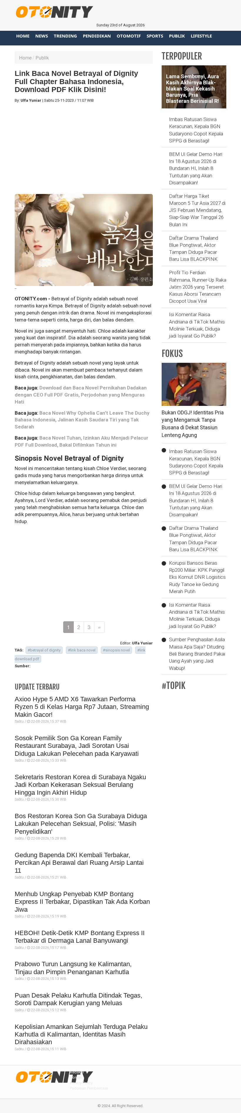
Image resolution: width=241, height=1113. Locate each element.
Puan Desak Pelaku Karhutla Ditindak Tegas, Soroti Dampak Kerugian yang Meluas (78, 999)
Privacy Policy (81, 1083)
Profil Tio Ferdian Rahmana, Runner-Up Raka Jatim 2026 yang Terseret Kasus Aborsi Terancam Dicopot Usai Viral (197, 287)
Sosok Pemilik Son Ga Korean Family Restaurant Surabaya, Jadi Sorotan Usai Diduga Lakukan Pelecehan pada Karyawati (77, 745)
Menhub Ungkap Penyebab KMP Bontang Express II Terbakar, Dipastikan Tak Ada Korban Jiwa (82, 901)
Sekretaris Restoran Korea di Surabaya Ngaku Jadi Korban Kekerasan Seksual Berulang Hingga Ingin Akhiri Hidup (80, 784)
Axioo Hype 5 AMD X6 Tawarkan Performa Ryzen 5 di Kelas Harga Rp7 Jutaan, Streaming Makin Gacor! (82, 706)
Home (22, 36)
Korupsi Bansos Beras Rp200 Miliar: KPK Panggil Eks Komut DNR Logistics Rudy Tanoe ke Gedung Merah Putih (197, 577)
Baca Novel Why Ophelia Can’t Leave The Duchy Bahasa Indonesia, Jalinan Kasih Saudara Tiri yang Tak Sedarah (82, 420)
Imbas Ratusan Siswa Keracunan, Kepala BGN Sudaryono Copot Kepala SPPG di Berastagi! (196, 130)
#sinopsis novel (116, 650)
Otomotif (129, 36)
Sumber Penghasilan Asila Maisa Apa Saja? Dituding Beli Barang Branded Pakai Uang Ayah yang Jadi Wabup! (197, 654)
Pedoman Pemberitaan (89, 1088)
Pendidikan (97, 36)
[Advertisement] (84, 149)
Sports (155, 36)
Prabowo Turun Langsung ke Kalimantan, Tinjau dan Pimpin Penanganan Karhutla (73, 967)
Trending (65, 36)
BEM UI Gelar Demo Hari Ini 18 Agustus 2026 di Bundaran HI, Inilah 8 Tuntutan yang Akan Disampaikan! (195, 168)
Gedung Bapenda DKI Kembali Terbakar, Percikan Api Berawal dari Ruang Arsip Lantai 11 (79, 862)
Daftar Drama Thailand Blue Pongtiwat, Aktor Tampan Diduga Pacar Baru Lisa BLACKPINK (193, 248)
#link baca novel (82, 650)
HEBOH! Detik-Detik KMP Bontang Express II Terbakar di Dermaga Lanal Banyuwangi (80, 936)
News (41, 36)
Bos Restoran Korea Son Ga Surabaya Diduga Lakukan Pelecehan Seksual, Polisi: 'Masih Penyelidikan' (81, 823)
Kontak (76, 1077)
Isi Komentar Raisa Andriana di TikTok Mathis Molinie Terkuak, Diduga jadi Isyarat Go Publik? (197, 325)
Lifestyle (201, 36)
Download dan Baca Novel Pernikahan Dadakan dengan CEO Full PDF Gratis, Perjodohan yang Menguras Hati (81, 395)
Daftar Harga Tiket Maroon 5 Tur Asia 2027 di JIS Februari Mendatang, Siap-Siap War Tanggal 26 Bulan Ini (197, 210)
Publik (177, 36)
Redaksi (77, 1072)
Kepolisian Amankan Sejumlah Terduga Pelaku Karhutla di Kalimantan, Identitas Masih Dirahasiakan (81, 1034)
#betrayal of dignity (44, 650)
